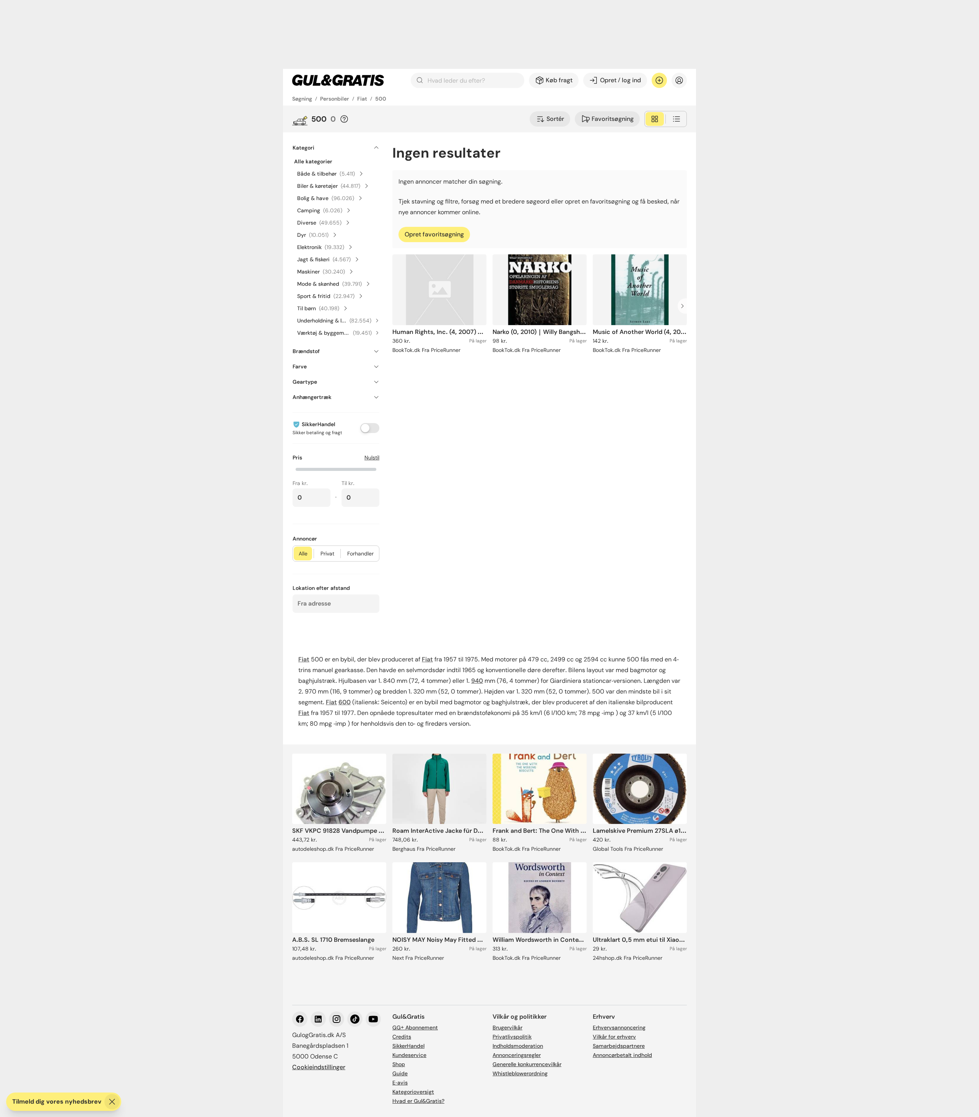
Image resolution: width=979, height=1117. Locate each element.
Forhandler (360, 553)
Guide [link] (400, 1073)
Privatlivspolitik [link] (512, 1036)
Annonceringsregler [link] (517, 1055)
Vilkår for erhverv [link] (614, 1036)
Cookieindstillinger (318, 1067)
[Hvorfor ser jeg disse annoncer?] (344, 119)
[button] (336, 468)
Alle (303, 553)
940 (477, 681)
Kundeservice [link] (409, 1055)
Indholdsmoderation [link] (518, 1045)
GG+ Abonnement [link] (415, 1027)
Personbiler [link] (334, 98)
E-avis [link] (400, 1082)
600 (344, 702)
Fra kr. (300, 483)
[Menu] (679, 80)
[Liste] (676, 119)
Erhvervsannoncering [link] (619, 1027)
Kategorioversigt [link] (413, 1091)
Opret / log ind (620, 80)
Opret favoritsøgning (434, 234)
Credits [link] (401, 1036)
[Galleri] (655, 119)
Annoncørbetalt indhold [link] (622, 1055)
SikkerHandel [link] (408, 1045)
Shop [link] (398, 1064)
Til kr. (348, 483)
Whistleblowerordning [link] (520, 1073)
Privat (327, 553)
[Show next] (684, 306)
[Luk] (112, 1101)
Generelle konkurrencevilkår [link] (527, 1064)
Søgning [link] (302, 98)
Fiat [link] (362, 98)
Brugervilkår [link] (507, 1027)
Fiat (303, 659)
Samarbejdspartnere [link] (619, 1045)
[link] (338, 80)
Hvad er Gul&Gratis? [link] (418, 1100)
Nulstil (371, 457)
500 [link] (380, 98)
